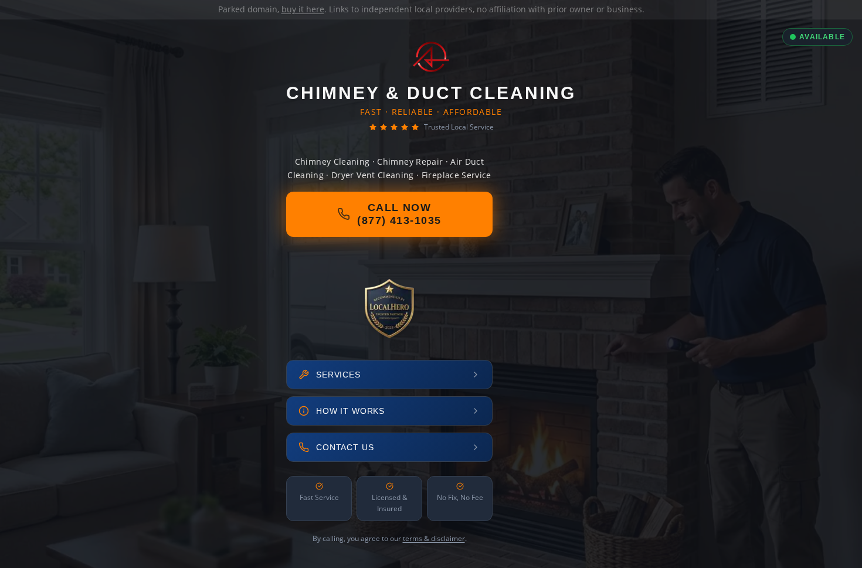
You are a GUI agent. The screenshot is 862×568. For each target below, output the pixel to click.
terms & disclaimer (434, 538)
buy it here (302, 9)
